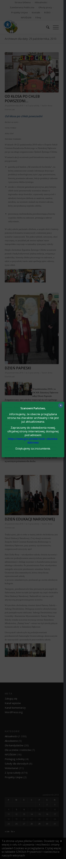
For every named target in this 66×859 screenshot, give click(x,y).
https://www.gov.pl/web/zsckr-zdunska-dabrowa (33, 440)
